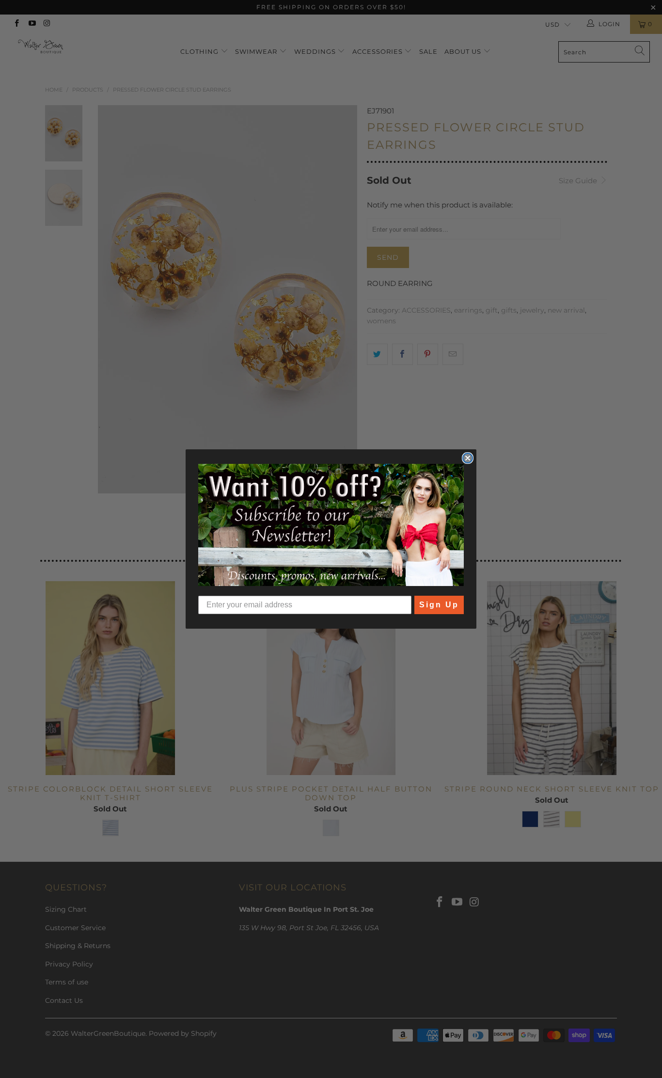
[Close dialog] (468, 458)
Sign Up (439, 605)
